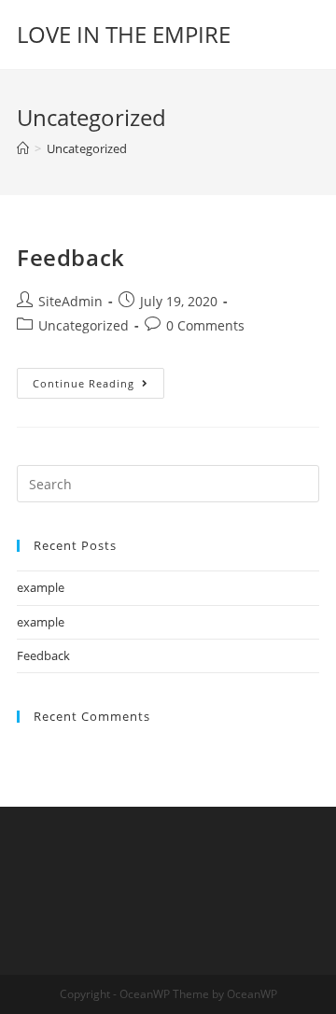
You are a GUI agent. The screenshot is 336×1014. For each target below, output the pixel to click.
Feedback (71, 257)
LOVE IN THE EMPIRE (124, 34)
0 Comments (205, 325)
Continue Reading (98, 379)
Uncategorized (83, 325)
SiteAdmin (70, 301)
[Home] (23, 148)
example (40, 587)
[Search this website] (168, 482)
